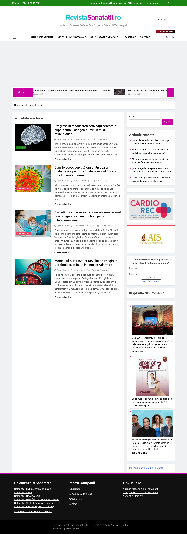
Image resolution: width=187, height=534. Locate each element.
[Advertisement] (93, 64)
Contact (145, 37)
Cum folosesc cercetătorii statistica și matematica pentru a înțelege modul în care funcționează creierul (85, 171)
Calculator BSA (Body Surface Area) (34, 506)
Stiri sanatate (23, 189)
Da (136, 268)
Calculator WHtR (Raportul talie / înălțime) (37, 502)
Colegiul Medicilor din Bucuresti (140, 492)
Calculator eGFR (23, 492)
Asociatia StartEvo (133, 495)
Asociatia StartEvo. (120, 525)
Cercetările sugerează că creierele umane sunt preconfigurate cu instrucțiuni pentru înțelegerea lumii (87, 216)
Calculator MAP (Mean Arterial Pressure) (36, 499)
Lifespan (21, 147)
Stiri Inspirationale (42, 37)
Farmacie (130, 37)
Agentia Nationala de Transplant (140, 488)
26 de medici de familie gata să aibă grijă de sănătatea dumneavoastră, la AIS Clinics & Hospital (152, 402)
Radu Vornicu (63, 139)
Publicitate (74, 488)
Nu (136, 274)
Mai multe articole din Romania (146, 467)
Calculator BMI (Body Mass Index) (33, 488)
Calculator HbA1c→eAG (27, 495)
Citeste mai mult (61, 159)
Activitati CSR (76, 498)
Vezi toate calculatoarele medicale (33, 511)
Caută (132, 116)
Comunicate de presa (80, 493)
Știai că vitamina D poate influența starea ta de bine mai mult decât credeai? (55, 90)
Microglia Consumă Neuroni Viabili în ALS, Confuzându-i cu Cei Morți (124, 3)
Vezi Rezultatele (151, 281)
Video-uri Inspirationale (72, 37)
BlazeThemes (72, 528)
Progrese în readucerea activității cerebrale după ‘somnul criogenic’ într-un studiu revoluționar (85, 130)
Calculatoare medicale (104, 37)
